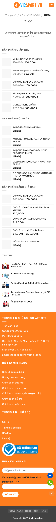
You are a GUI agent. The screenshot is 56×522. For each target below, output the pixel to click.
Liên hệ (6, 438)
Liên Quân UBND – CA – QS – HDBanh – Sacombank (30, 265)
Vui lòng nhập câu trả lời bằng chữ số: (21, 477)
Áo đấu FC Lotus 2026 (21, 302)
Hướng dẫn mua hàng (13, 377)
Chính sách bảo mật (13, 382)
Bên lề (5, 422)
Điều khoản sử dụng (13, 371)
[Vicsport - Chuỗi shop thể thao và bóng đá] (28, 5)
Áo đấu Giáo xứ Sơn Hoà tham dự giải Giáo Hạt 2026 (31, 293)
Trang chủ (10, 15)
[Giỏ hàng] (51, 5)
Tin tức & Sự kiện (11, 427)
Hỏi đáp (6, 433)
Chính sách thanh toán (14, 388)
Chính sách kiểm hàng (14, 404)
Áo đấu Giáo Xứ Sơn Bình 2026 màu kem (30, 283)
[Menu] (4, 4)
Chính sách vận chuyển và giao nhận (22, 393)
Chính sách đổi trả (12, 398)
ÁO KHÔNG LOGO (30, 15)
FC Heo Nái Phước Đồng (22, 273)
